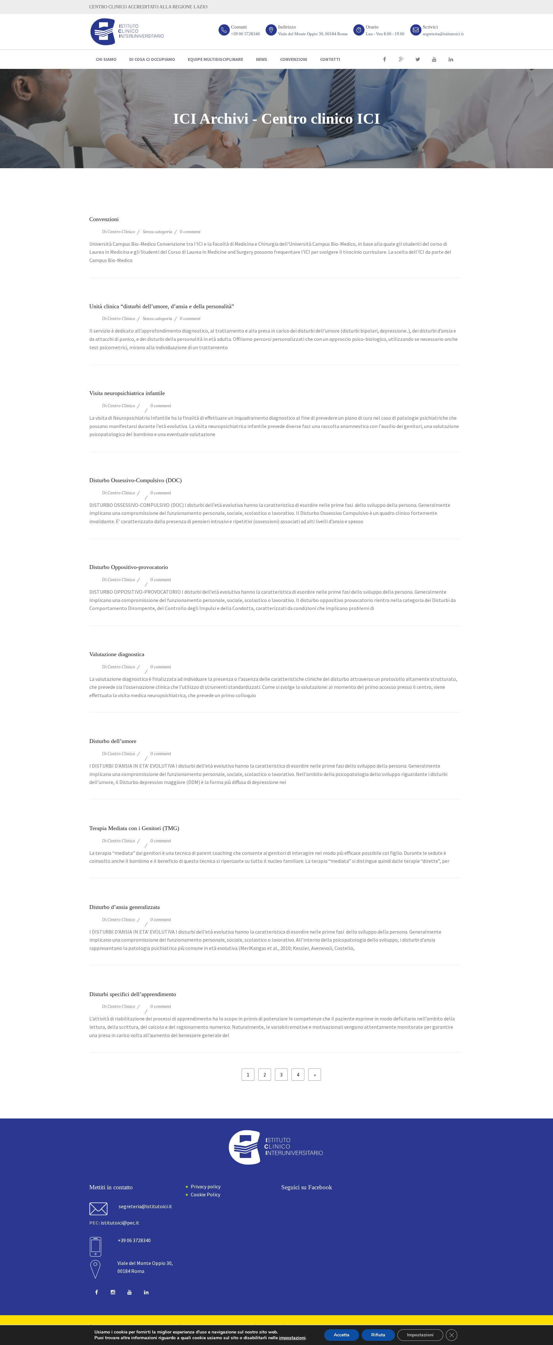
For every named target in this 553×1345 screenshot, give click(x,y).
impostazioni (292, 1338)
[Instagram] (113, 1292)
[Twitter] (418, 59)
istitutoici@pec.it (120, 1222)
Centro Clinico (121, 232)
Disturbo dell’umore (112, 741)
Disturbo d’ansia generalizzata (124, 907)
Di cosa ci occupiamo (152, 59)
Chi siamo (106, 59)
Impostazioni (420, 1335)
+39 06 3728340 (245, 33)
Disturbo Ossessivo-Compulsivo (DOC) (135, 480)
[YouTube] (434, 59)
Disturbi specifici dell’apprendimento (132, 994)
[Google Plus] (401, 59)
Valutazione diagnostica (116, 654)
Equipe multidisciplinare (215, 59)
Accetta (341, 1335)
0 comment (190, 232)
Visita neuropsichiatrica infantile (127, 393)
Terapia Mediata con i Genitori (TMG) (134, 828)
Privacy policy (205, 1186)
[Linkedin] (451, 59)
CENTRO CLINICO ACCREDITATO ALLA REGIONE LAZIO (148, 6)
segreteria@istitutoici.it (443, 33)
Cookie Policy (205, 1194)
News (261, 59)
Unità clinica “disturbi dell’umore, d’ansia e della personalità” (161, 306)
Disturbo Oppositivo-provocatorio (128, 567)
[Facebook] (384, 59)
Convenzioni (293, 59)
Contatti (330, 59)
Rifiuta (378, 1335)
